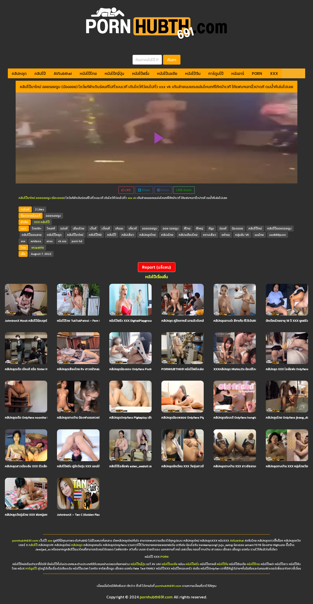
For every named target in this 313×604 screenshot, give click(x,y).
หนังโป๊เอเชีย (167, 73)
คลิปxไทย (167, 235)
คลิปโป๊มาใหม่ (27, 198)
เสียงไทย (78, 228)
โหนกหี (51, 228)
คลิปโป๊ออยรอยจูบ (279, 228)
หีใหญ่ (199, 228)
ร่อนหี (222, 228)
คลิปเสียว (128, 235)
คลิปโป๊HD (95, 235)
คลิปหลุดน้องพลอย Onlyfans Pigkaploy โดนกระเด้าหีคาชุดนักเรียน (203, 417)
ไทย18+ (37, 228)
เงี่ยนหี (106, 228)
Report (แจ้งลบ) (156, 267)
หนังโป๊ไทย (88, 73)
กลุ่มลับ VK (242, 235)
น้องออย (58, 198)
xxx (23, 241)
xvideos (36, 241)
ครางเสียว (209, 235)
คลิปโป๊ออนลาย (32, 235)
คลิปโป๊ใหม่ (255, 228)
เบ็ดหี (93, 228)
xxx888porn (277, 235)
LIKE (127, 190)
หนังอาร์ (237, 73)
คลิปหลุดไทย (147, 235)
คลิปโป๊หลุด (54, 235)
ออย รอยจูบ (171, 228)
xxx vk (132, 198)
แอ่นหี (63, 228)
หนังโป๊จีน (193, 73)
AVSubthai (63, 73)
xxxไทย (259, 235)
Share (145, 190)
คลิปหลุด (19, 73)
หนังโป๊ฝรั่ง (140, 73)
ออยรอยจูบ (43, 198)
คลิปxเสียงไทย (188, 235)
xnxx (49, 241)
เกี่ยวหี (133, 228)
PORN (257, 73)
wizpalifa (37, 247)
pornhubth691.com (25, 540)
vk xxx (62, 241)
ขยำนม (226, 235)
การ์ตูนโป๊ (216, 73)
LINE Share (183, 190)
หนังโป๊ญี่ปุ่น (114, 73)
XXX (274, 73)
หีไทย (187, 228)
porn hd (77, 241)
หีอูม (211, 228)
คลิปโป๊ (40, 73)
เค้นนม (119, 228)
